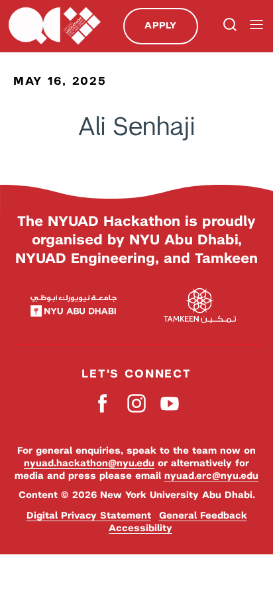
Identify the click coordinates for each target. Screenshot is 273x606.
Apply (160, 25)
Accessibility (140, 528)
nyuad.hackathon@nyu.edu (89, 463)
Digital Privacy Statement (89, 515)
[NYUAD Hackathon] (54, 26)
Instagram (136, 403)
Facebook (103, 403)
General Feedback (203, 515)
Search (229, 26)
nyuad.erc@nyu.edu (211, 475)
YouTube (170, 403)
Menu (256, 25)
